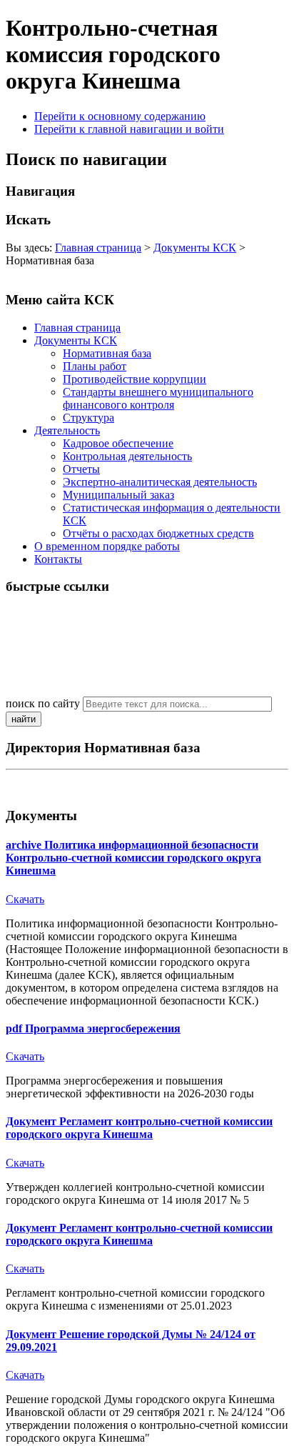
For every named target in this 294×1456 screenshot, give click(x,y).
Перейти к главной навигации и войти (129, 129)
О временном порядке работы (107, 546)
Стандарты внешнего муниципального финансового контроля (158, 398)
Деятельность (67, 430)
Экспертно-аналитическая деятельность (160, 482)
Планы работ (94, 366)
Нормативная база (107, 353)
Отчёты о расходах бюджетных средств (158, 533)
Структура (88, 418)
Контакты (58, 559)
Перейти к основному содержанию (120, 116)
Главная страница (98, 247)
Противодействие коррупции (134, 379)
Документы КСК (194, 247)
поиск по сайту (43, 703)
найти (23, 719)
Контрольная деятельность (127, 456)
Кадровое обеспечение (118, 443)
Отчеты (81, 469)
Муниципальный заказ (118, 495)
